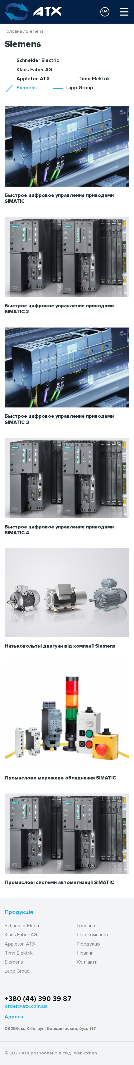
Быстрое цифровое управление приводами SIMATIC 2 (59, 309)
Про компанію (92, 935)
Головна (13, 31)
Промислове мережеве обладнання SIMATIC (60, 778)
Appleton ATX (33, 79)
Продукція (89, 944)
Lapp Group (79, 88)
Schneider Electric (38, 60)
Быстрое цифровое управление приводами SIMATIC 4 (59, 530)
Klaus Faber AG (34, 70)
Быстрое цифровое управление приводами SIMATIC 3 (59, 419)
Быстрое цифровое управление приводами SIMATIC (59, 198)
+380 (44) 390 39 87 (38, 999)
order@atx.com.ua (26, 1006)
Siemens (27, 88)
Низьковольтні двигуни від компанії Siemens (60, 646)
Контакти (87, 962)
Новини (85, 953)
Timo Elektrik (94, 79)
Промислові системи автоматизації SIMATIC (59, 882)
